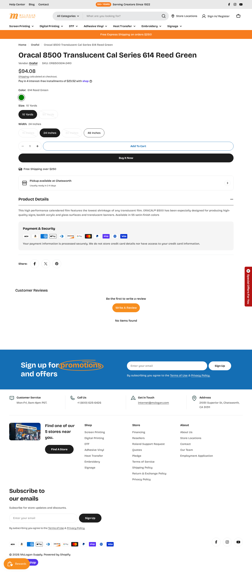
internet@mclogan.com (153, 402)
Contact (43, 4)
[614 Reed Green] (21, 97)
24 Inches (50, 133)
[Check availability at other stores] (227, 183)
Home (22, 44)
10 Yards (27, 114)
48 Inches (94, 133)
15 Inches (30, 134)
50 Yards (50, 116)
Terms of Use (179, 375)
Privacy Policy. (200, 375)
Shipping (23, 76)
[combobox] (111, 16)
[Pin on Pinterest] (56, 263)
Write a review (126, 307)
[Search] (163, 16)
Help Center (17, 4)
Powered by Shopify (57, 554)
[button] (248, 286)
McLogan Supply (31, 554)
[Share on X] (45, 263)
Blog (32, 4)
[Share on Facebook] (34, 263)
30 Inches (73, 134)
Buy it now (126, 158)
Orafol (35, 44)
